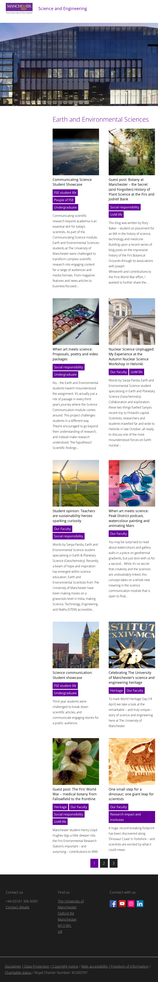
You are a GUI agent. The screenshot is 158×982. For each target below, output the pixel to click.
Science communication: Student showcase (72, 675)
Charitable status (18, 972)
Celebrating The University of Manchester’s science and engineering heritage (132, 677)
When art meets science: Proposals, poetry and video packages (75, 354)
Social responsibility (124, 207)
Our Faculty (118, 372)
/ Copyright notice (64, 966)
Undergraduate (65, 207)
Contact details (17, 907)
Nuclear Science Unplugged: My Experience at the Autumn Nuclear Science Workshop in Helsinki (131, 356)
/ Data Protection (35, 966)
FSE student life (65, 193)
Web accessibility (94, 966)
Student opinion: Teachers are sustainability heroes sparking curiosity (74, 516)
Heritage (116, 690)
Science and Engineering (62, 8)
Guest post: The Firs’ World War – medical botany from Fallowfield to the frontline (75, 794)
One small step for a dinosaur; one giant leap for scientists (131, 794)
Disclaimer (13, 966)
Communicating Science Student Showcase (72, 182)
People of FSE (64, 200)
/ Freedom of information (129, 966)
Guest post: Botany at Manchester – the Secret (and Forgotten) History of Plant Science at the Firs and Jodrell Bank (131, 189)
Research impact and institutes (125, 817)
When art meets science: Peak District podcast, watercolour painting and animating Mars (129, 518)
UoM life (116, 214)
